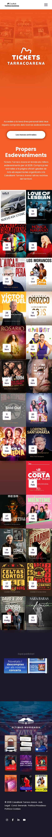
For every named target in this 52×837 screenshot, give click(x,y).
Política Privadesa (37, 805)
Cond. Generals (19, 805)
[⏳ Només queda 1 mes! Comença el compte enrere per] (11, 763)
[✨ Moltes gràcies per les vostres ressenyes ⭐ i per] (26, 743)
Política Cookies (13, 808)
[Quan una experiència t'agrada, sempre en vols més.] (26, 763)
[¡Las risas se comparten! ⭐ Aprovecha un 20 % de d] (41, 783)
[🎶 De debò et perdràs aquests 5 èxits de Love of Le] (41, 743)
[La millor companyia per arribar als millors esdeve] (11, 743)
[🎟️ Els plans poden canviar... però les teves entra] (11, 783)
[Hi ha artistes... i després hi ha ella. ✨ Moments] (26, 783)
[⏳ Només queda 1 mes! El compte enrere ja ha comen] (41, 763)
